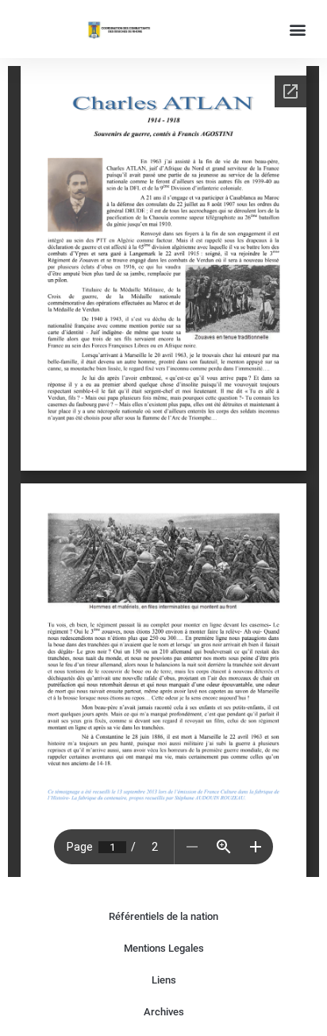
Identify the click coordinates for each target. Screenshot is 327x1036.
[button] (298, 29)
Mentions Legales (164, 948)
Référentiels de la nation (163, 916)
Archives (164, 1012)
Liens (164, 980)
